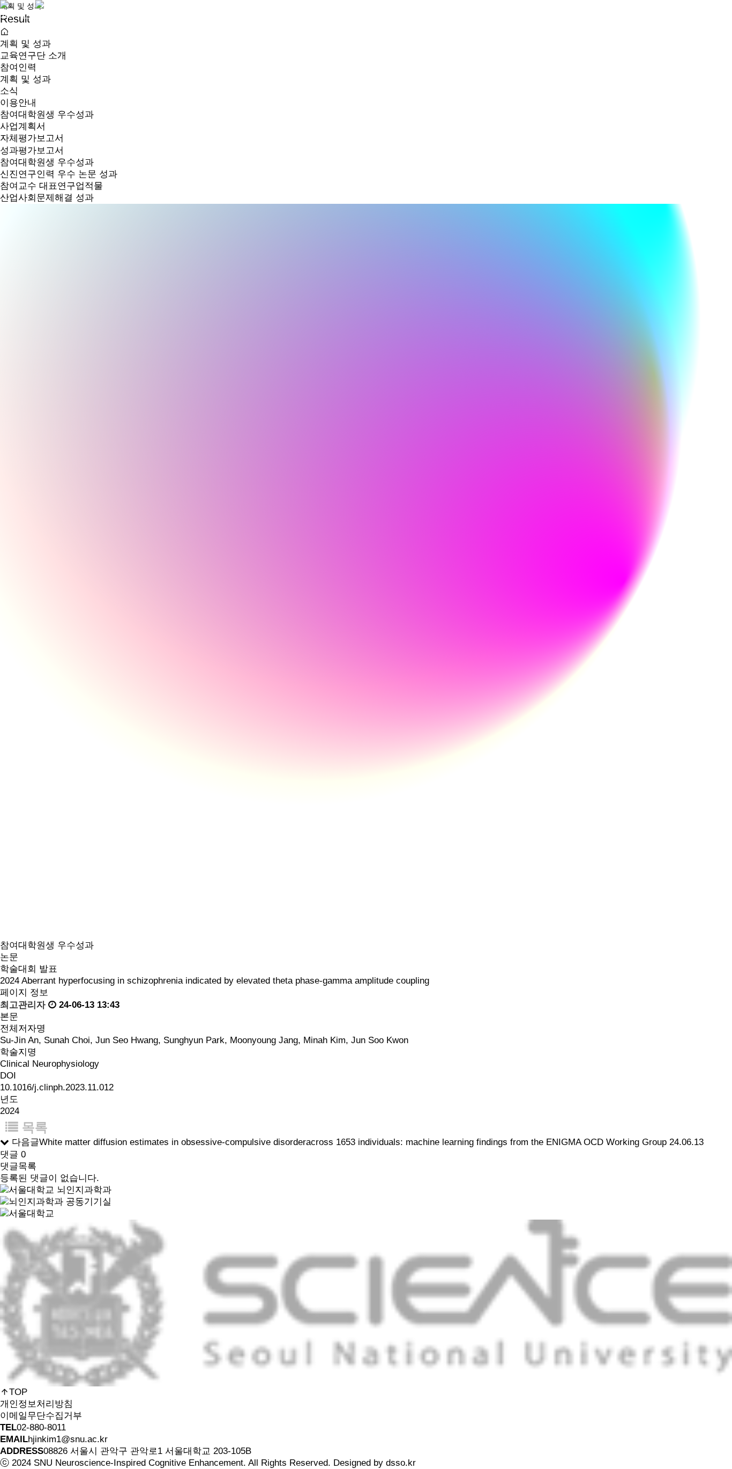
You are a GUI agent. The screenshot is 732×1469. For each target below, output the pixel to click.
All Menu (11, 31)
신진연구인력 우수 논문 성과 (58, 174)
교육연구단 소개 (37, 14)
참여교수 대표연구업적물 (51, 186)
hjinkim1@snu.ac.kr (68, 1439)
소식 (326, 14)
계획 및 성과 (239, 14)
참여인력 (142, 14)
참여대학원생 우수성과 (47, 162)
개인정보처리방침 (36, 1404)
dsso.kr (401, 1463)
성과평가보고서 (32, 150)
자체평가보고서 (32, 138)
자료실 (330, 88)
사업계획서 (23, 126)
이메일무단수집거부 (41, 1416)
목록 (33, 1127)
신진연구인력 (149, 82)
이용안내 (18, 103)
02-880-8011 (41, 1427)
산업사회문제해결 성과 (257, 114)
